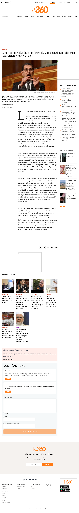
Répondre (7, 378)
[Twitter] (27, 479)
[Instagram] (36, 479)
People (64, 16)
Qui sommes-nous (21, 486)
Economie (26, 16)
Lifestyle (70, 16)
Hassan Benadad (8, 104)
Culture (47, 16)
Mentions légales (49, 488)
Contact (33, 488)
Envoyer (47, 464)
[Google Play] (65, 490)
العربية (75, 2)
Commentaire (7, 397)
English (60, 2)
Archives (18, 490)
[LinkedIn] (33, 479)
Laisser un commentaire (30, 431)
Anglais (68, 2)
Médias (53, 16)
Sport (58, 16)
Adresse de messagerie (11, 423)
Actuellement (5, 16)
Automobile (4, 497)
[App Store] (64, 487)
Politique (19, 16)
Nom (5, 416)
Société (32, 16)
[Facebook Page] (24, 479)
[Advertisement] (39, 33)
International (40, 16)
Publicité (18, 488)
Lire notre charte (8, 359)
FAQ (32, 486)
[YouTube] (30, 479)
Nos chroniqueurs (6, 502)
